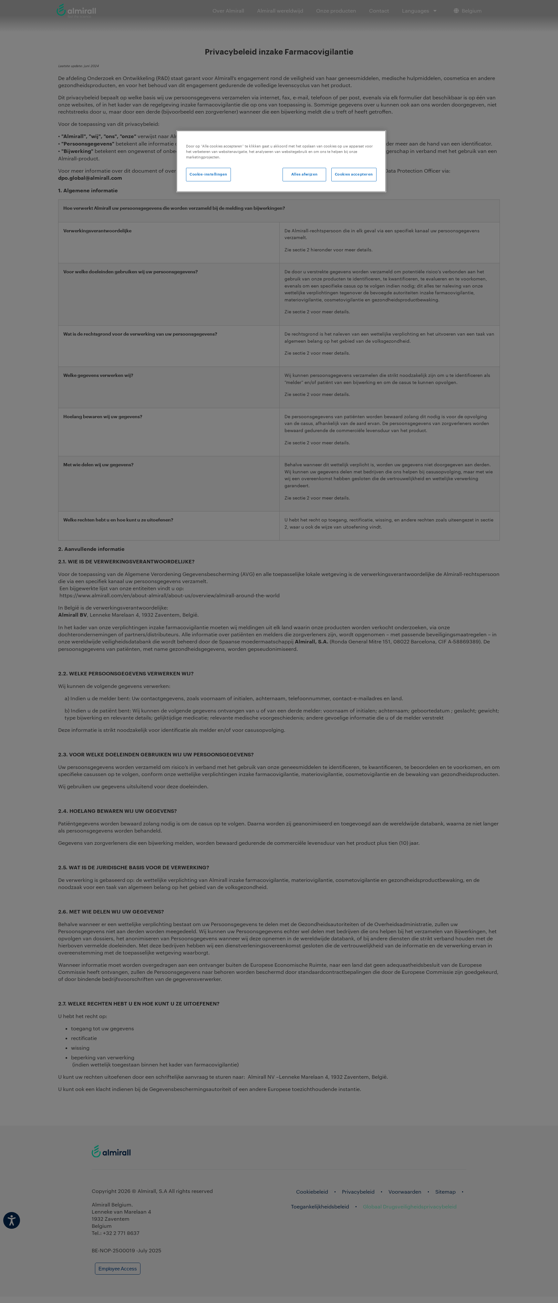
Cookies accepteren (354, 174)
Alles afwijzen (304, 174)
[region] (281, 161)
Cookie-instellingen (208, 174)
